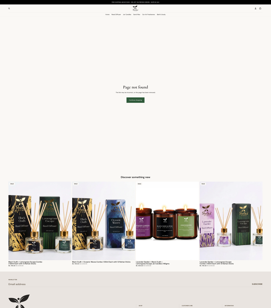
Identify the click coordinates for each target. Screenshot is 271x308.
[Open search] (9, 8)
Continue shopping (135, 100)
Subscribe (257, 284)
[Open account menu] (255, 8)
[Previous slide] (11, 221)
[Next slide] (68, 221)
